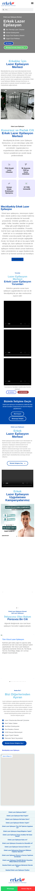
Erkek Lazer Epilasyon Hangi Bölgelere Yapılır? (17, 831)
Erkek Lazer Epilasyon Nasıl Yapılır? (17, 816)
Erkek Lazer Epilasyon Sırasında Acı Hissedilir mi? (17, 843)
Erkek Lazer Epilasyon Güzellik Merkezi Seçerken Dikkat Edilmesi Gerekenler (18, 860)
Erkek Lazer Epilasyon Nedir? (17, 812)
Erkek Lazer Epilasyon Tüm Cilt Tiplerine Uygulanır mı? (17, 827)
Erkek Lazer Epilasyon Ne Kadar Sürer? (17, 819)
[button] (32, 3)
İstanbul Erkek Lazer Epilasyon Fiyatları (17, 870)
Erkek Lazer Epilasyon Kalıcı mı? (17, 840)
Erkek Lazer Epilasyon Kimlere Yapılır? (17, 823)
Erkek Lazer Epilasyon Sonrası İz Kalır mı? (17, 847)
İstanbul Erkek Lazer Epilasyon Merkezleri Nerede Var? (17, 865)
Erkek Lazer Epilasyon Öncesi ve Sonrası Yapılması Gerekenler (17, 856)
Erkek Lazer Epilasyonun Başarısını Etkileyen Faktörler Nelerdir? (17, 851)
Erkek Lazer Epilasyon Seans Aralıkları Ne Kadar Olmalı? (17, 835)
